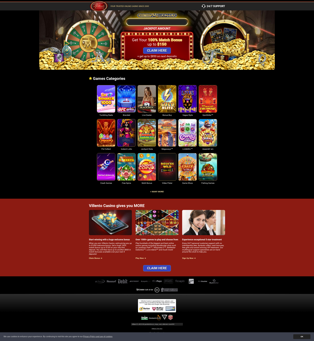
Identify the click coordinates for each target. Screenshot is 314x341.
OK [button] (302, 337)
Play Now (106, 101)
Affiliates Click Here (157, 328)
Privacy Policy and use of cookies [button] (97, 336)
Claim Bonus (94, 258)
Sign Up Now (187, 258)
